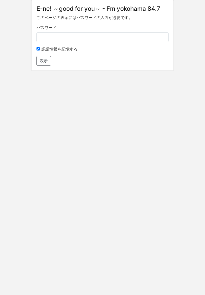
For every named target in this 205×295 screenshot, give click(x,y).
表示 (44, 60)
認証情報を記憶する (60, 49)
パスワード (46, 27)
